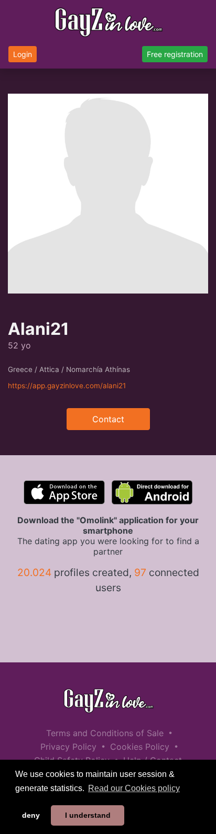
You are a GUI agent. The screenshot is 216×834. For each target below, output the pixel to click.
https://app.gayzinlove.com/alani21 (67, 385)
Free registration (175, 54)
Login (22, 54)
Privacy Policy (68, 746)
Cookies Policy (139, 746)
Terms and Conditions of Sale (105, 733)
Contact (108, 419)
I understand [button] (88, 815)
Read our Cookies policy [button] (134, 788)
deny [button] (31, 815)
